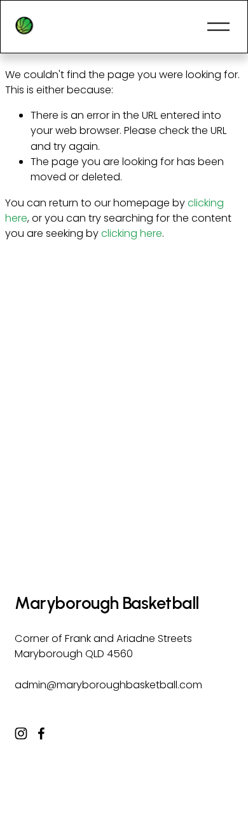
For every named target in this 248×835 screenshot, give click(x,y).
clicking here (131, 233)
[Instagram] (21, 733)
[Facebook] (41, 733)
